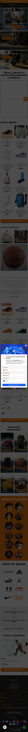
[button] (14, 370)
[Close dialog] (26, 345)
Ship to (6, 367)
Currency (6, 378)
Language (6, 372)
